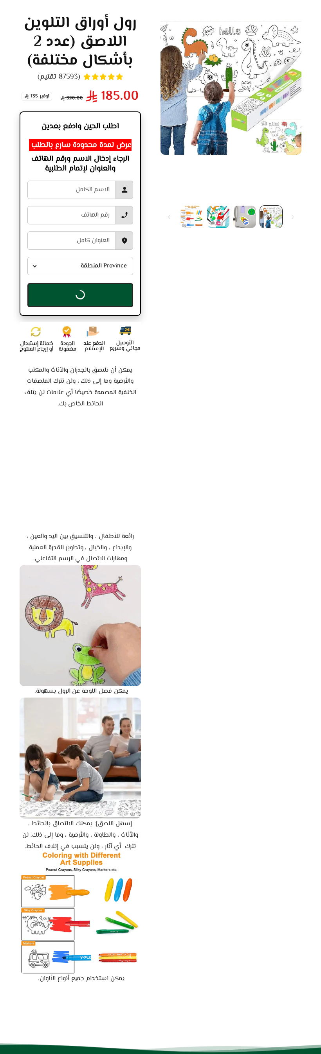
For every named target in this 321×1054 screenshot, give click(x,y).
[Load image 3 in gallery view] (218, 217)
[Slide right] (169, 217)
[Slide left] (292, 217)
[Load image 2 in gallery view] (244, 217)
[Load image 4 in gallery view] (191, 217)
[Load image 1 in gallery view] (271, 217)
